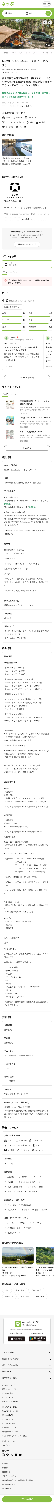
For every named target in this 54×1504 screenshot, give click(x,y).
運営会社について (8, 1389)
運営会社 (5, 1464)
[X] (11, 1454)
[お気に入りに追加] (50, 22)
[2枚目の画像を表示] (23, 45)
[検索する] (48, 13)
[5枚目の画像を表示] (34, 45)
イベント (44, 53)
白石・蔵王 (40, 1296)
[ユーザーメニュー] (47, 4)
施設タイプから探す (10, 1359)
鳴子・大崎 (9, 1296)
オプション (14, 272)
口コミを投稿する (11, 307)
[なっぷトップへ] (8, 4)
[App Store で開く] (16, 1338)
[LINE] (7, 1454)
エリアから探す (8, 1352)
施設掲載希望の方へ (9, 1432)
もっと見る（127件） (27, 378)
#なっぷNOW (7, 1415)
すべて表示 (8, 366)
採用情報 (5, 1468)
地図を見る (32, 69)
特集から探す (7, 1371)
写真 (20, 53)
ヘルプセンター (7, 1445)
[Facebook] (16, 1454)
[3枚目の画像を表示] (27, 45)
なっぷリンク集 (7, 1397)
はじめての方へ (7, 1393)
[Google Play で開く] (37, 1338)
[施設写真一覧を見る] (27, 34)
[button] (21, 349)
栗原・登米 (25, 1296)
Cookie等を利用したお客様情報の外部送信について (20, 1480)
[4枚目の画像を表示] (30, 45)
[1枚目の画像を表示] (19, 45)
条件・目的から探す (10, 1365)
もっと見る (25, 106)
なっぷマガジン (7, 1419)
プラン (13, 53)
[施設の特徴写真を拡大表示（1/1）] (17, 147)
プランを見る (27, 1499)
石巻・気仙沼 (36, 1290)
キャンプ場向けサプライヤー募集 (14, 1436)
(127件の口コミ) (13, 72)
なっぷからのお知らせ (10, 1401)
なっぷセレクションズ (10, 1411)
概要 (6, 53)
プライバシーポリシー (10, 1476)
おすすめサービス (9, 1378)
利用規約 (5, 1472)
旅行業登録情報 (7, 1484)
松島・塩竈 (20, 1290)
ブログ (36, 53)
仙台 (7, 1290)
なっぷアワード (7, 1423)
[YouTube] (20, 1454)
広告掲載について (8, 1427)
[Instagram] (3, 1454)
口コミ (27, 53)
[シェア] (45, 22)
